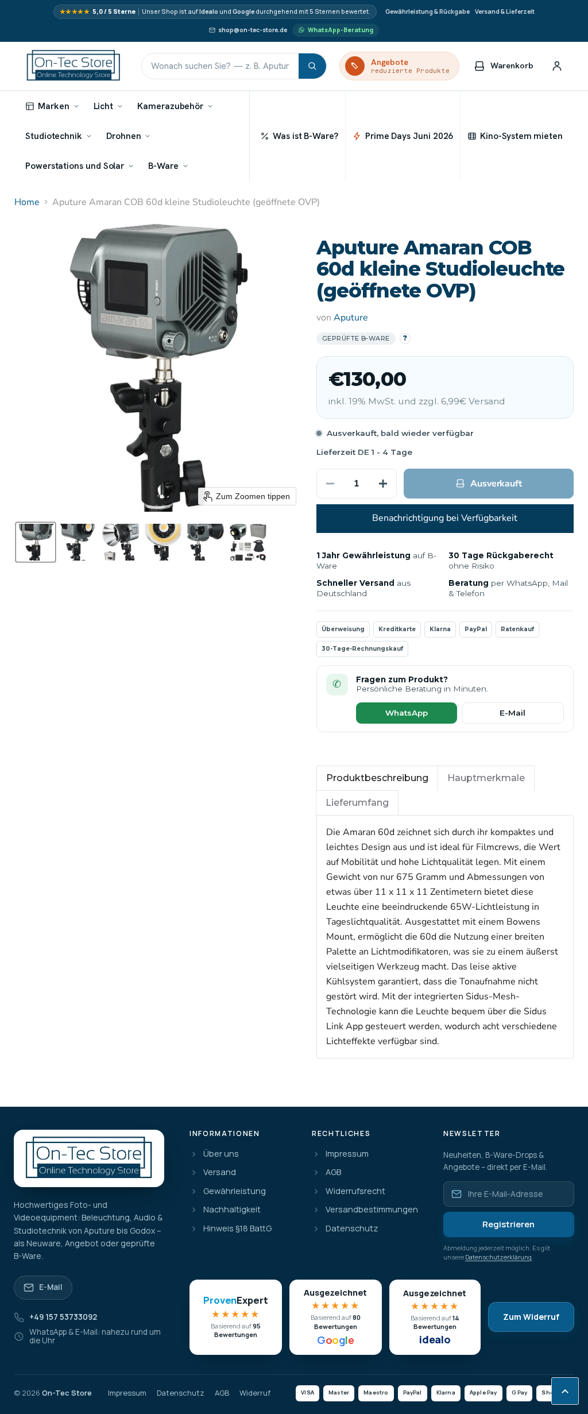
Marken (53, 106)
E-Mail (512, 712)
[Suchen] (312, 66)
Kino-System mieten (521, 136)
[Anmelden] (557, 66)
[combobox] (220, 66)
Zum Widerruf (531, 1316)
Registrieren (508, 1224)
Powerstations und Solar (74, 166)
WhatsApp (406, 712)
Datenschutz (352, 1229)
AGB (333, 1172)
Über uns (221, 1154)
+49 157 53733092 (63, 1317)
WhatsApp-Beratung (340, 30)
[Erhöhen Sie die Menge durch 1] (383, 484)
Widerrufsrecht (355, 1191)
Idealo (208, 12)
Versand (219, 1172)
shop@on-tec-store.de (252, 30)
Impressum (347, 1154)
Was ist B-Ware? (305, 136)
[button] (35, 542)
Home (27, 202)
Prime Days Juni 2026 (409, 136)
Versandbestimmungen (372, 1210)
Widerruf (254, 1393)
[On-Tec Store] (73, 66)
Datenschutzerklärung (498, 1257)
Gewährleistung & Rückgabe (427, 12)
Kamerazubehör (170, 106)
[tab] (377, 778)
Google (243, 12)
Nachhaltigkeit (232, 1210)
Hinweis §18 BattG (237, 1229)
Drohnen (123, 136)
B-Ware (163, 166)
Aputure (351, 317)
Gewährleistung (234, 1191)
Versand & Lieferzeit (505, 12)
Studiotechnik (53, 136)
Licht (104, 106)
